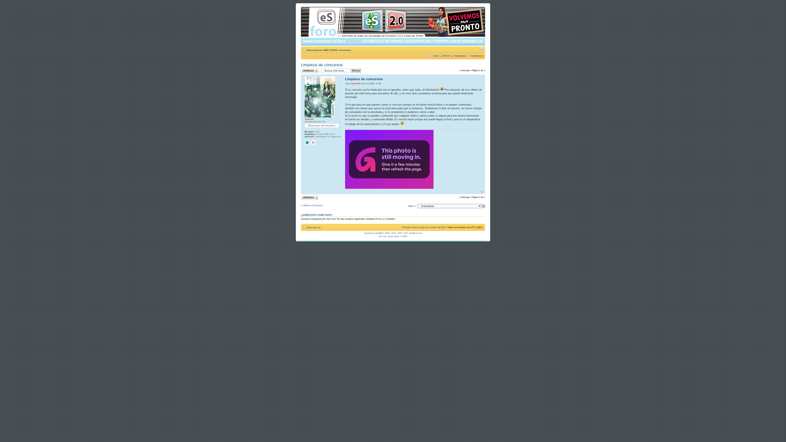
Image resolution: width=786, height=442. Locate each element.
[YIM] (313, 142)
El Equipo (406, 227)
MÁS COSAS (330, 50)
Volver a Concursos (313, 205)
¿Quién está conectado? (317, 215)
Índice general (314, 50)
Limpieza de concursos (322, 65)
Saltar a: (412, 206)
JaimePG (355, 83)
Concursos (345, 50)
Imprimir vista (481, 49)
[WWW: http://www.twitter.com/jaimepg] (307, 142)
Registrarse (460, 56)
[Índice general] (393, 26)
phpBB (379, 233)
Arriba (482, 192)
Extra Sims (393, 236)
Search (446, 55)
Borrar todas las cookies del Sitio (429, 227)
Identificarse (477, 56)
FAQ (436, 56)
